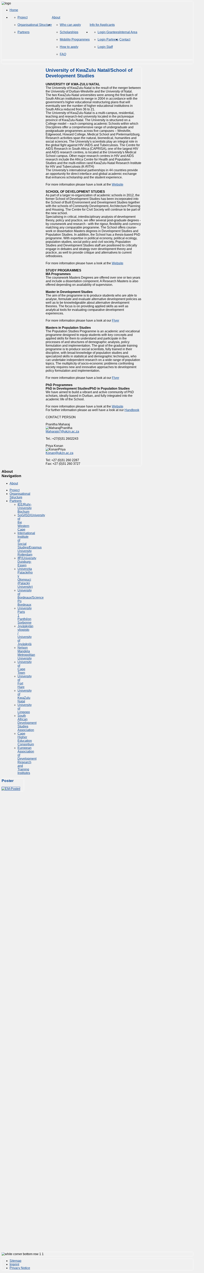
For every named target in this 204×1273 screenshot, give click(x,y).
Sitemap (15, 1260)
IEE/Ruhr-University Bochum (25, 508)
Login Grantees (108, 32)
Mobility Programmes (75, 39)
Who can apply (70, 24)
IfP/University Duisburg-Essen (27, 561)
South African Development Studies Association (27, 723)
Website (117, 184)
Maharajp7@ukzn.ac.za (62, 431)
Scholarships (69, 32)
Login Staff (105, 47)
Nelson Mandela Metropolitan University (26, 653)
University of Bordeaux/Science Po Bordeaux (31, 597)
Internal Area (128, 32)
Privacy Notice (20, 1268)
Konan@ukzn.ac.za (59, 453)
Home (14, 10)
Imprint (14, 1264)
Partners (23, 32)
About (56, 17)
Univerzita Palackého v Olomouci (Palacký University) (25, 577)
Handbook (132, 410)
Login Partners (108, 39)
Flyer (115, 320)
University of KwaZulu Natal (25, 696)
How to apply (69, 47)
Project (22, 17)
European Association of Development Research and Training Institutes (27, 760)
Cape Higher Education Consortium (26, 739)
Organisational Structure (35, 24)
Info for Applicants (102, 24)
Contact (124, 39)
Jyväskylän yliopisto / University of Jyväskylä (25, 635)
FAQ (63, 54)
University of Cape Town (25, 667)
